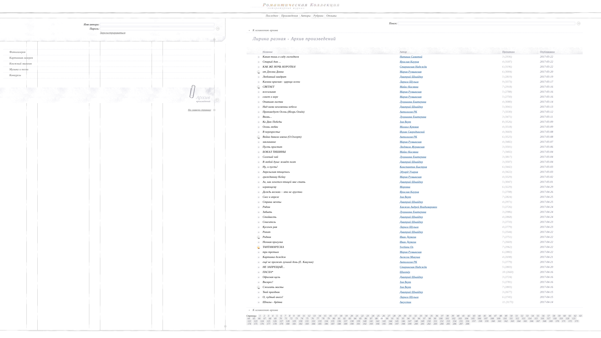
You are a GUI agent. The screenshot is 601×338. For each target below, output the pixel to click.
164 (519, 321)
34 (426, 316)
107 (486, 318)
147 (410, 321)
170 (557, 321)
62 (575, 316)
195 (384, 324)
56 (543, 316)
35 (431, 316)
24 (373, 316)
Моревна (405, 186)
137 (345, 321)
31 (410, 316)
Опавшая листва (273, 101)
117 (548, 318)
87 (371, 318)
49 (506, 316)
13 (314, 316)
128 (288, 321)
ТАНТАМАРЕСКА (273, 246)
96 (419, 318)
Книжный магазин (20, 63)
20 (351, 316)
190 (352, 324)
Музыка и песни (18, 69)
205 (448, 324)
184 (313, 324)
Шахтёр (405, 272)
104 (466, 318)
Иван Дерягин (408, 236)
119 (561, 318)
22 (362, 316)
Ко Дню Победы (272, 121)
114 (530, 318)
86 (365, 318)
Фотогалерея (17, 52)
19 (346, 316)
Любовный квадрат (274, 76)
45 (484, 316)
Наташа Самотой (411, 56)
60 (564, 316)
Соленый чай (270, 156)
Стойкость (269, 216)
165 (525, 321)
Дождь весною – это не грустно (282, 191)
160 (493, 321)
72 (291, 318)
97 (424, 318)
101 (447, 318)
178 (275, 324)
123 (256, 321)
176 (262, 324)
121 (574, 318)
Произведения (289, 15)
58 (554, 316)
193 (371, 324)
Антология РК (408, 111)
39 (452, 316)
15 (325, 316)
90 (387, 318)
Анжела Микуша (410, 257)
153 (448, 321)
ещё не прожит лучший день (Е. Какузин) (288, 262)
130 (300, 321)
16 (330, 316)
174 (249, 324)
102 (454, 318)
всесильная (269, 91)
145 (397, 321)
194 (377, 324)
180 (288, 324)
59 (559, 316)
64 (248, 318)
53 (527, 316)
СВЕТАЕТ (268, 86)
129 (294, 321)
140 (365, 321)
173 (576, 321)
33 (421, 316)
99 (435, 318)
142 (377, 321)
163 (512, 321)
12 (309, 316)
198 (403, 324)
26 (383, 316)
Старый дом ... (272, 61)
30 (405, 316)
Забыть (267, 211)
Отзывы (331, 15)
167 (538, 321)
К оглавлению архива (265, 30)
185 (320, 324)
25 (378, 316)
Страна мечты (272, 201)
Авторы (306, 15)
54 (532, 316)
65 (254, 318)
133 (320, 321)
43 (474, 316)
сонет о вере (270, 96)
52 (522, 316)
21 (357, 316)
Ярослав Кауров (409, 61)
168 (544, 321)
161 (499, 321)
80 (333, 318)
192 (365, 324)
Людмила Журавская (412, 146)
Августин (405, 302)
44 (479, 316)
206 (454, 324)
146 (403, 321)
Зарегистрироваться (112, 32)
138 (352, 321)
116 (542, 318)
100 (441, 318)
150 (429, 321)
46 (490, 316)
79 (328, 318)
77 (318, 318)
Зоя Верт (405, 121)
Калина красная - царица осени (281, 81)
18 (341, 316)
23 (367, 316)
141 (371, 321)
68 (270, 318)
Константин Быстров (413, 166)
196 (390, 324)
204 (442, 324)
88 (376, 318)
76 (312, 318)
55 (538, 316)
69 (275, 318)
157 (474, 321)
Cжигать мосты (273, 287)
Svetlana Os (406, 246)
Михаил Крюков (409, 126)
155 (461, 321)
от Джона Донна (273, 71)
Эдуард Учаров (409, 171)
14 (319, 316)
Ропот (266, 231)
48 (500, 316)
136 (339, 321)
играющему (269, 186)
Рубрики (318, 15)
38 (447, 316)
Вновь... (267, 116)
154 (454, 321)
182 (300, 324)
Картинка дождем (274, 257)
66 (259, 318)
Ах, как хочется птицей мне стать (284, 181)
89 (381, 318)
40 (458, 316)
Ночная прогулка (273, 241)
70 (280, 318)
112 (517, 318)
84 (355, 318)
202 (429, 324)
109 (498, 318)
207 (461, 324)
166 (531, 321)
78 (323, 318)
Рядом (266, 206)
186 (326, 324)
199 (410, 324)
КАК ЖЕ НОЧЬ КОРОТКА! (279, 66)
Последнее (272, 15)
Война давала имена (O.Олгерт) (282, 136)
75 (307, 318)
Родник (267, 236)
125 (268, 321)
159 (487, 321)
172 (570, 321)
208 (467, 324)
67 (264, 318)
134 (326, 321)
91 (392, 318)
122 (249, 321)
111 (511, 318)
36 (436, 316)
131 (307, 321)
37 (442, 316)
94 (408, 318)
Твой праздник (271, 292)
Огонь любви (270, 126)
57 (548, 316)
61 (570, 316)
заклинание (269, 141)
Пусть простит (272, 146)
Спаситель (269, 221)
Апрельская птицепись (276, 171)
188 (339, 324)
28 (394, 316)
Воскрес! (268, 282)
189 (345, 324)
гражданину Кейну (274, 176)
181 (294, 324)
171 (564, 321)
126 (275, 321)
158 (480, 321)
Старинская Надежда (413, 66)
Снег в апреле (271, 196)
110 (505, 318)
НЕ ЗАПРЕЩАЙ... (274, 267)
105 (473, 318)
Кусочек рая (270, 226)
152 (442, 321)
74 (302, 318)
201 (422, 324)
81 (339, 318)
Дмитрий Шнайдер (411, 76)
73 (296, 318)
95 (413, 318)
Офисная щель (271, 277)
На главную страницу (199, 110)
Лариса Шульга (409, 81)
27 (389, 316)
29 (399, 316)
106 (479, 318)
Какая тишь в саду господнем (281, 56)
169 (551, 321)
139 (358, 321)
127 (281, 321)
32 (415, 316)
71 (286, 318)
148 (416, 321)
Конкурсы (15, 75)
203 (435, 324)
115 (536, 318)
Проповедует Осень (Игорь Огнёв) (283, 111)
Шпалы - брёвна (272, 302)
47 (495, 316)
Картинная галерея (21, 57)
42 (468, 316)
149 (422, 321)
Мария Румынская (410, 71)
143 (384, 321)
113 (523, 318)
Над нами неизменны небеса (280, 106)
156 (467, 321)
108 (492, 318)
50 (511, 316)
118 (555, 318)
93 (403, 318)
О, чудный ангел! (273, 297)
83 (349, 318)
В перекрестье (271, 131)
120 (567, 318)
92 (397, 318)
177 (268, 324)
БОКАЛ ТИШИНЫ (274, 151)
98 (429, 318)
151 (435, 321)
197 (397, 324)
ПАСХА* (268, 272)
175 (256, 324)
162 (506, 321)
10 (298, 316)
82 (344, 318)
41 (463, 316)
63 (580, 316)
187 (333, 324)
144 (390, 321)
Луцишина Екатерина (413, 101)
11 (304, 316)
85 (360, 318)
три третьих (271, 251)
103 (460, 318)
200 (416, 324)
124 (262, 321)
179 (281, 324)
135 (333, 321)
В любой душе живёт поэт (279, 161)
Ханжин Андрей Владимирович (418, 206)
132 (313, 321)
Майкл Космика (409, 86)
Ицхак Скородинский (412, 131)
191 (358, 324)
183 (307, 324)
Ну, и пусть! (270, 166)
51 (516, 316)
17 (335, 316)
